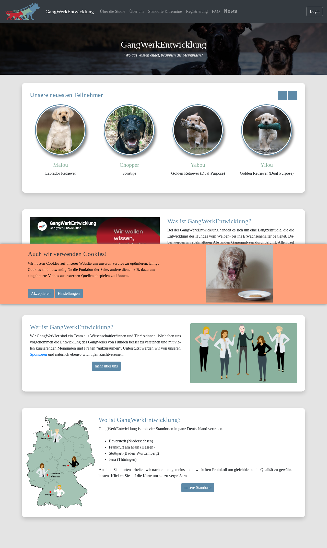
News (230, 11)
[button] (282, 95)
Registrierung (197, 11)
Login (315, 11)
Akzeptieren (41, 293)
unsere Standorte (197, 487)
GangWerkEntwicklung (69, 11)
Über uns (136, 11)
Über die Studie (112, 11)
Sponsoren (39, 354)
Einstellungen (69, 293)
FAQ (216, 11)
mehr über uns (106, 366)
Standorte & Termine (165, 11)
